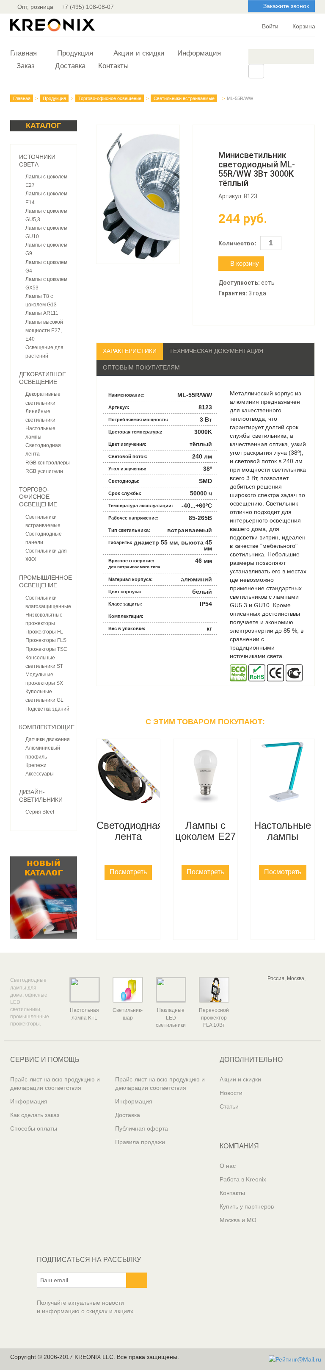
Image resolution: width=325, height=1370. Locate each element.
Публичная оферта (141, 1128)
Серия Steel (39, 812)
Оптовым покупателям (141, 367)
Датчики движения (47, 739)
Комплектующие (46, 727)
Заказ (26, 66)
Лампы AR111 (41, 313)
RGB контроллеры (47, 463)
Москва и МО (238, 1220)
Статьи (229, 1106)
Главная (23, 53)
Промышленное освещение (45, 581)
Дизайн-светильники (41, 796)
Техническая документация (216, 350)
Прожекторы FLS (45, 640)
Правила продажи (140, 1142)
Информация (199, 53)
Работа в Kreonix (243, 1179)
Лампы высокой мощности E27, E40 (44, 330)
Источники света (37, 160)
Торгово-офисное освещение (109, 98)
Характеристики (130, 350)
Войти (269, 26)
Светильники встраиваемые (184, 98)
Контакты (113, 66)
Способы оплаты (33, 1128)
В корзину (244, 263)
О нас (228, 1165)
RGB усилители (44, 471)
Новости (231, 1092)
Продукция (75, 53)
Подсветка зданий (47, 709)
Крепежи (36, 765)
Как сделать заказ (34, 1115)
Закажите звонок (286, 6)
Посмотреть (128, 871)
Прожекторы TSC (46, 649)
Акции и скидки (139, 53)
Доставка (70, 66)
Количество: (237, 243)
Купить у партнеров (247, 1206)
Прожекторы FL (44, 632)
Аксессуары (39, 774)
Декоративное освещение (42, 378)
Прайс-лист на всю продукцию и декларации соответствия (55, 1083)
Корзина (304, 26)
